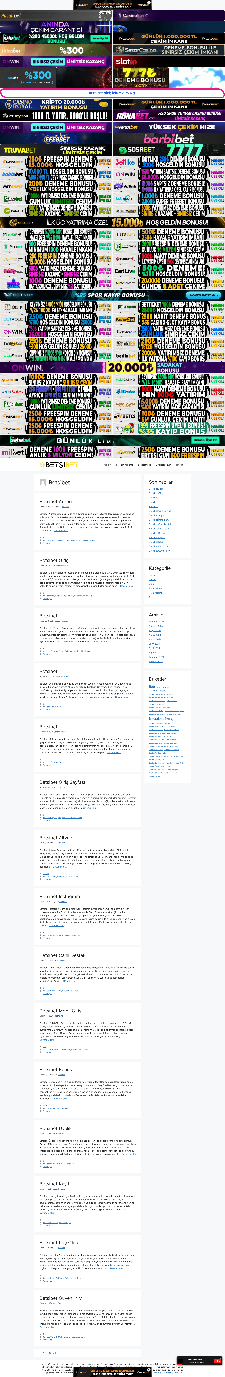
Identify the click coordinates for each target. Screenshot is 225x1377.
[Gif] (112, 222)
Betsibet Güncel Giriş (156, 730)
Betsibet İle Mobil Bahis (53, 935)
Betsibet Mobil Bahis (82, 651)
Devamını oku (61, 530)
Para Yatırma (155, 592)
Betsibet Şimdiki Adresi (72, 817)
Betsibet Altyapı (56, 837)
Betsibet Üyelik (56, 1128)
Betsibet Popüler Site (64, 596)
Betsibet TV (153, 753)
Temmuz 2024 (156, 657)
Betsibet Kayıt (54, 1183)
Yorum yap (47, 543)
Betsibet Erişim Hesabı (67, 540)
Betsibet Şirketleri (155, 776)
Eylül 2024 (154, 648)
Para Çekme (155, 588)
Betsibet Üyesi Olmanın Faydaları (160, 766)
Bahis (45, 1105)
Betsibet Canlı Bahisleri (52, 1164)
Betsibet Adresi (56, 501)
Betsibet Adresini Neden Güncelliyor (161, 694)
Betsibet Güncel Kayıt (87, 540)
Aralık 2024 (155, 635)
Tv (150, 597)
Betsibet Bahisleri (50, 1222)
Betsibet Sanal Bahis (83, 596)
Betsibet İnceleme (124, 465)
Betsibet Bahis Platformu (53, 1278)
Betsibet (107, 465)
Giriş (44, 537)
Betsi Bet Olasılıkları (170, 743)
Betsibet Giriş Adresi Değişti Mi (159, 723)
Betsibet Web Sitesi (176, 756)
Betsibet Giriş (144, 465)
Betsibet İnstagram (60, 896)
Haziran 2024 (156, 661)
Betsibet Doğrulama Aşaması (174, 711)
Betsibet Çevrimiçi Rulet (67, 876)
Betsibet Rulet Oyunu (171, 746)
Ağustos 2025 (156, 626)
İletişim (179, 465)
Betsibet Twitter (163, 753)
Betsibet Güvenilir (155, 733)
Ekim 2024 (154, 643)
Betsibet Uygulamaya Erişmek (74, 1337)
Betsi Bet (166, 687)
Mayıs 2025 (155, 630)
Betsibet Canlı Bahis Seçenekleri (56, 1049)
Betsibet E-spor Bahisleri (61, 651)
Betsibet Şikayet (163, 465)
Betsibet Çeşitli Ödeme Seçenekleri (160, 763)
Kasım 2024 (155, 639)
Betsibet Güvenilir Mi (61, 1298)
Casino (46, 873)
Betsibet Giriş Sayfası (62, 782)
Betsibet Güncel (170, 726)
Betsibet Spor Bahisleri (171, 750)
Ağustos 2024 (156, 652)
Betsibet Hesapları (70, 991)
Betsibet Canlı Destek (63, 955)
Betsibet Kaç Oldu (59, 1242)
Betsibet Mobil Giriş (60, 1011)
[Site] (56, 162)
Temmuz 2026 (156, 621)
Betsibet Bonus (56, 1069)
